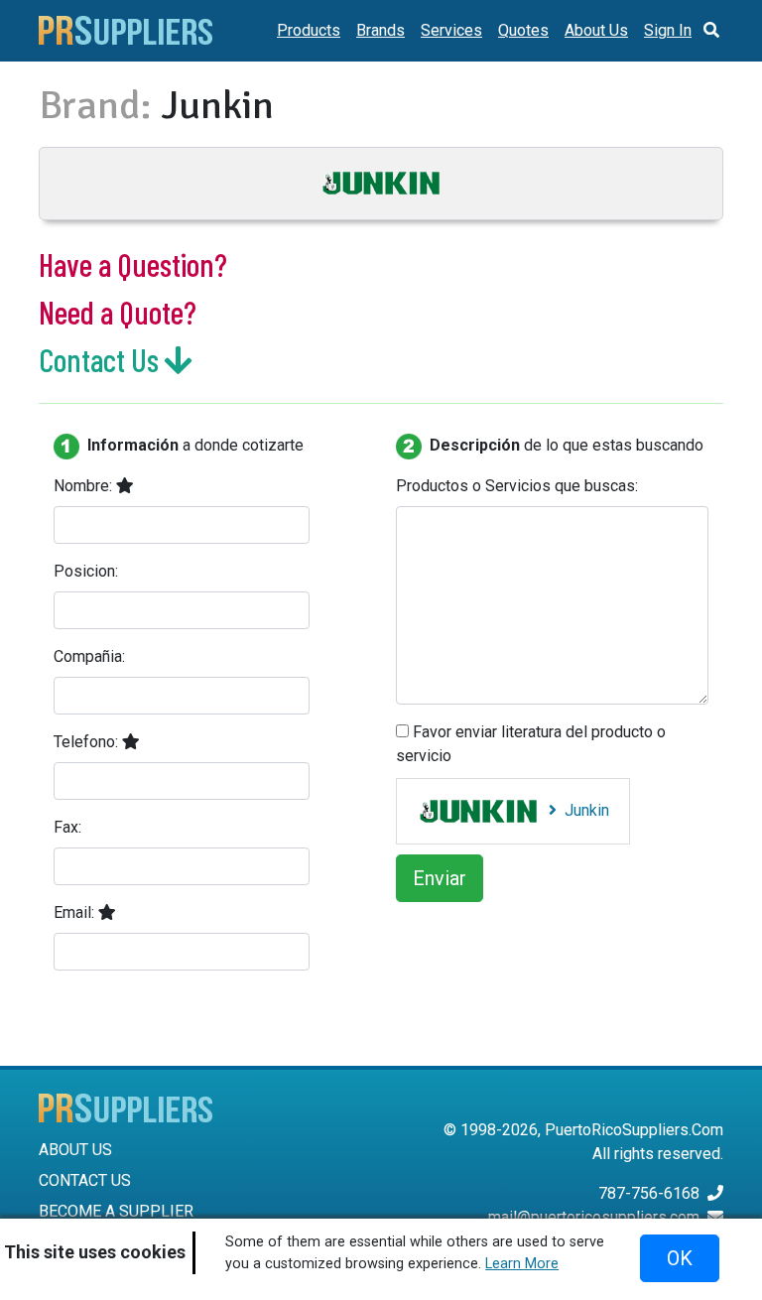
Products (308, 30)
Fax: (67, 827)
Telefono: (88, 741)
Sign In (668, 30)
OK (679, 1258)
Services (451, 30)
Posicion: (86, 571)
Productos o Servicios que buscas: (517, 485)
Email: (76, 912)
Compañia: (89, 656)
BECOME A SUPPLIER (116, 1211)
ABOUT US (75, 1149)
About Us (596, 30)
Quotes (523, 30)
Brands (380, 30)
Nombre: (85, 485)
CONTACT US (85, 1180)
